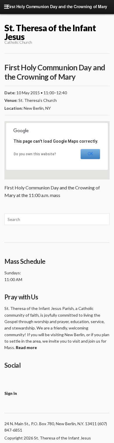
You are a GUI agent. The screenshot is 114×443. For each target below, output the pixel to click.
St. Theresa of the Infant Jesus (50, 32)
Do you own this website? (35, 154)
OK (90, 153)
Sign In (10, 393)
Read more (26, 347)
